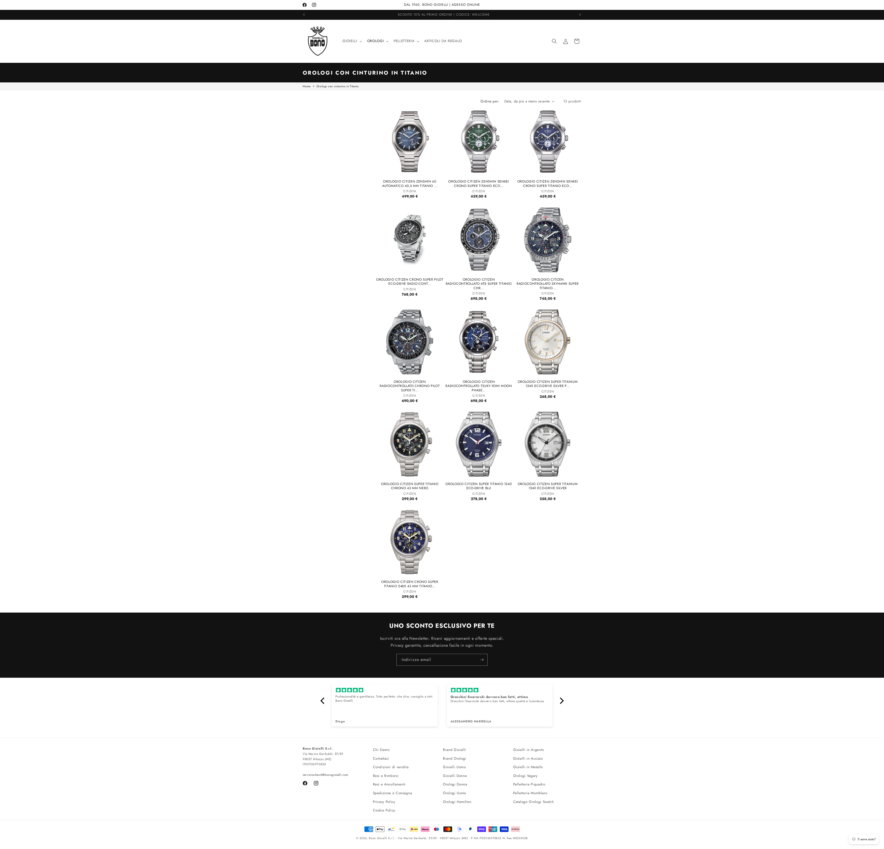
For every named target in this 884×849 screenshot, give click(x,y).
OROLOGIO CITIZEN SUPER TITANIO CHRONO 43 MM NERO (410, 486)
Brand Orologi (454, 758)
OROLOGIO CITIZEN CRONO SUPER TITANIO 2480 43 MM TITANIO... (409, 584)
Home (307, 86)
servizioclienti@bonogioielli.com (325, 775)
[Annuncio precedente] (304, 15)
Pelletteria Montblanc (530, 793)
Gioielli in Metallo (528, 767)
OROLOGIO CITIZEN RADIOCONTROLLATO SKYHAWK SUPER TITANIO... (548, 283)
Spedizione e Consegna (392, 793)
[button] (352, 41)
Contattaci (381, 758)
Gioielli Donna (455, 775)
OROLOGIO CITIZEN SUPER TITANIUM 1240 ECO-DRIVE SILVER (548, 486)
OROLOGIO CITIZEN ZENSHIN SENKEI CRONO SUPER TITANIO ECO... (478, 183)
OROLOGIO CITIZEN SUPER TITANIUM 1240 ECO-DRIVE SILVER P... (548, 384)
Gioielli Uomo (454, 767)
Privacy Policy (384, 801)
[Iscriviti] (481, 660)
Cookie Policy (384, 810)
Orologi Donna (455, 784)
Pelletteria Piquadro (529, 784)
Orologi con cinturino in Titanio (338, 86)
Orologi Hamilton (457, 801)
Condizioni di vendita (391, 767)
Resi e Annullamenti (389, 784)
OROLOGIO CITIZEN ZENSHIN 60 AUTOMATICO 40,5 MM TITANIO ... (409, 183)
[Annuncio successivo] (580, 15)
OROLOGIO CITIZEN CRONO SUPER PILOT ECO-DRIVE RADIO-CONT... (409, 281)
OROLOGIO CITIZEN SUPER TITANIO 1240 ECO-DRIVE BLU (478, 486)
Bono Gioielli (378, 838)
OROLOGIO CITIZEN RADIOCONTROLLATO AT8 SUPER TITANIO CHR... (479, 283)
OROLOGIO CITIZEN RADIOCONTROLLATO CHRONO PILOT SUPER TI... (410, 386)
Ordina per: (489, 101)
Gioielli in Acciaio (528, 758)
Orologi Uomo (454, 793)
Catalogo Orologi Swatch (533, 801)
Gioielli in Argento (528, 749)
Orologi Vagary (525, 775)
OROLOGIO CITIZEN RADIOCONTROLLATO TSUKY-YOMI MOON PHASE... (478, 386)
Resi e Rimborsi (386, 775)
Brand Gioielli (454, 749)
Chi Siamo (381, 749)
